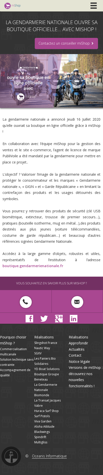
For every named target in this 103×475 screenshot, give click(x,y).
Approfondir (78, 343)
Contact (75, 355)
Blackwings (42, 432)
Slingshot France (45, 343)
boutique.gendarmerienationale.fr (32, 265)
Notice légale (79, 361)
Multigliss (40, 442)
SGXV (38, 353)
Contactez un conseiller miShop (64, 43)
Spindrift (40, 437)
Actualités (76, 349)
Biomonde (41, 395)
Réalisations (44, 337)
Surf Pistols (42, 416)
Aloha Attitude (44, 426)
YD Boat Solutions (47, 369)
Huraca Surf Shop (46, 411)
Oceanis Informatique (49, 456)
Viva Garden (43, 421)
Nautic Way (42, 348)
